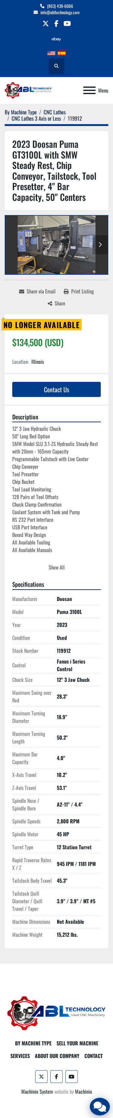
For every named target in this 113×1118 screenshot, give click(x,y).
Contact (93, 1056)
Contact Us (56, 389)
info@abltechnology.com (59, 12)
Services (20, 1056)
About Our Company (57, 1056)
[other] (56, 39)
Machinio (83, 1091)
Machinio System (37, 1091)
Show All (57, 567)
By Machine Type (33, 1043)
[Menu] (89, 90)
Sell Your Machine (77, 1043)
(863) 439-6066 (60, 6)
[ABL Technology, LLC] (56, 1013)
